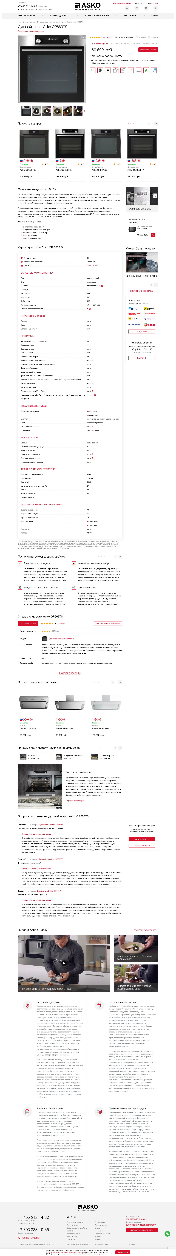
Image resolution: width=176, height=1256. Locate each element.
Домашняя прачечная (97, 16)
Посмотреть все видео (145, 930)
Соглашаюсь (122, 1252)
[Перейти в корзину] (146, 8)
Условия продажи (101, 1244)
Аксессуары (130, 16)
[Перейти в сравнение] (136, 8)
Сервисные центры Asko (77, 1228)
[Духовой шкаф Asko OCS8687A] (142, 144)
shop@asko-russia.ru (137, 1219)
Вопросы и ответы (103, 1234)
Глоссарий (99, 1231)
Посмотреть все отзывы (108, 624)
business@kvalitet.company (141, 1224)
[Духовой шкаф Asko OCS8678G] (34, 144)
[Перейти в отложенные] (127, 8)
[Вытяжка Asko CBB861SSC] (70, 702)
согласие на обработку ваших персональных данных (64, 1252)
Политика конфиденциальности (78, 1244)
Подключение (72, 1225)
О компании (100, 1222)
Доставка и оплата (75, 1222)
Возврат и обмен (74, 1234)
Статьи (98, 1228)
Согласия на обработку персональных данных (88, 1254)
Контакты (71, 1239)
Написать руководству (142, 1230)
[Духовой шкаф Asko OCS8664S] (70, 144)
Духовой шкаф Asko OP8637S (51, 825)
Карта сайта (130, 1244)
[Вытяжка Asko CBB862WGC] (106, 702)
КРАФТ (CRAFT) (93, 266)
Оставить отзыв (28, 624)
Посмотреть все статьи (141, 291)
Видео (97, 1239)
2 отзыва (106, 37)
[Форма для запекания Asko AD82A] (132, 229)
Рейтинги (98, 1237)
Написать (141, 358)
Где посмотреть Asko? (122, 3)
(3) (47, 164)
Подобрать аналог (148, 50)
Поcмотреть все (142, 846)
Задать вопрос (142, 839)
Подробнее (142, 332)
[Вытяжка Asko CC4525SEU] (34, 702)
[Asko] (88, 6)
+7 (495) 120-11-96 (142, 349)
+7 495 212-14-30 (27, 6)
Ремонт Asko (72, 1237)
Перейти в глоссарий (75, 801)
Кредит (70, 1231)
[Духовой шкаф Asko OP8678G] (106, 144)
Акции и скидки (101, 1225)
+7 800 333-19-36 (27, 9)
